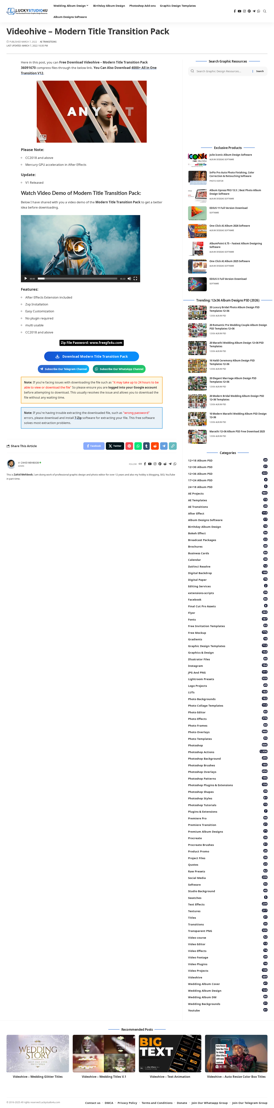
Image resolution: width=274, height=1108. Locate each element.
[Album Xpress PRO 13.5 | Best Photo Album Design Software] (197, 196)
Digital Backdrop (227, 573)
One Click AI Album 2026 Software (230, 225)
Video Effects (227, 950)
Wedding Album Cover (227, 983)
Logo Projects (227, 685)
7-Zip (78, 418)
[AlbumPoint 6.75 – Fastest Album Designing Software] (197, 249)
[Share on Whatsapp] (138, 446)
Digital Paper (227, 579)
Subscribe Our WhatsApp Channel (121, 369)
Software (214, 212)
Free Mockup (227, 632)
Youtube (227, 1010)
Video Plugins (227, 964)
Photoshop (227, 745)
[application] (80, 248)
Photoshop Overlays (227, 771)
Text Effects (227, 904)
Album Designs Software (222, 159)
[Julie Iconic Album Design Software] (197, 160)
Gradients (227, 639)
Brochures (227, 546)
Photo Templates (227, 738)
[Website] (140, 464)
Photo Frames (227, 725)
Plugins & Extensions (227, 811)
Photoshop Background (227, 758)
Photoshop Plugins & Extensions (227, 785)
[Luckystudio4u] (27, 11)
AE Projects (227, 493)
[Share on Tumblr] (146, 446)
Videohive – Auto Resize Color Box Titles (236, 1077)
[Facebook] (235, 11)
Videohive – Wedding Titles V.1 (104, 1077)
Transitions (227, 924)
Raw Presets (227, 871)
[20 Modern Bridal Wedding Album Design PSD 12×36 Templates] (197, 401)
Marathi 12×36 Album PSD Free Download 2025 (237, 431)
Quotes (227, 864)
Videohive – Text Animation (170, 1077)
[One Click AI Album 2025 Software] (197, 266)
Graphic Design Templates (227, 646)
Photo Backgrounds (227, 699)
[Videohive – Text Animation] (170, 1053)
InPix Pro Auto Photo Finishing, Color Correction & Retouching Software (232, 174)
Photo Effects (227, 718)
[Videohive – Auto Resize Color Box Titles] (236, 1053)
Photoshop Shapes (227, 791)
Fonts (227, 619)
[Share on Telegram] (164, 446)
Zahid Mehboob (30, 462)
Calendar (227, 559)
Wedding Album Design (227, 990)
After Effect (227, 513)
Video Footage (227, 957)
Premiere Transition (227, 824)
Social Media (227, 877)
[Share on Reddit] (155, 446)
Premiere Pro (227, 818)
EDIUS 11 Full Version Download (229, 208)
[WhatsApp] (258, 11)
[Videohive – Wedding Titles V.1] (104, 1053)
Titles (227, 917)
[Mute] (129, 278)
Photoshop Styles (227, 798)
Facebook (227, 599)
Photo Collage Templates (227, 705)
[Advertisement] (227, 111)
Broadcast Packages (227, 539)
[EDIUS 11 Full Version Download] (197, 213)
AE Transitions (48, 41)
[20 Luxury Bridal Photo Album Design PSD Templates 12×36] (197, 313)
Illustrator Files (227, 659)
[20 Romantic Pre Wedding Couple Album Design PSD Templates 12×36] (197, 330)
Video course (227, 937)
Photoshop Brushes (227, 765)
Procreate (227, 838)
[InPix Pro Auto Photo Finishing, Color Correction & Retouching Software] (197, 178)
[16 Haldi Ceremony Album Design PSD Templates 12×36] (197, 366)
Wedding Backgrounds (227, 1003)
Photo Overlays (227, 732)
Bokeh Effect (227, 533)
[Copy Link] (173, 446)
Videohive (227, 977)
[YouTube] (239, 11)
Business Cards (227, 553)
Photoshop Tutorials (227, 805)
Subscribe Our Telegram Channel (66, 369)
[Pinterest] (249, 11)
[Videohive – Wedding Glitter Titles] (38, 1053)
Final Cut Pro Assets (227, 606)
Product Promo (227, 851)
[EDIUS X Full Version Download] (197, 284)
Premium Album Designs (227, 831)
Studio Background (227, 891)
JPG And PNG (227, 672)
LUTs (227, 692)
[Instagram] (244, 11)
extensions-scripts (227, 592)
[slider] (77, 278)
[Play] (26, 278)
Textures (227, 911)
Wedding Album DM (227, 997)
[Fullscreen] (135, 278)
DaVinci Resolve (227, 566)
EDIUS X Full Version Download (228, 279)
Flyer (227, 612)
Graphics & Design (227, 652)
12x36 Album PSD (218, 315)
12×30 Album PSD (227, 466)
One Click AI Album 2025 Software (230, 261)
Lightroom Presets (227, 679)
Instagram (227, 665)
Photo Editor (216, 181)
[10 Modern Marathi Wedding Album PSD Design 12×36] (197, 419)
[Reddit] (165, 464)
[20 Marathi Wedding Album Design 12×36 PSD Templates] (197, 348)
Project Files (227, 858)
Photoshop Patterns (227, 778)
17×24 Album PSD (227, 480)
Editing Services (227, 586)
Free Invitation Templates (227, 626)
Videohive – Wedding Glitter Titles (38, 1077)
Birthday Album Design (227, 526)
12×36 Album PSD (227, 473)
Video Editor (227, 944)
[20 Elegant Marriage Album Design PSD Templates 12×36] (197, 384)
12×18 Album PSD (227, 460)
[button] (80, 248)
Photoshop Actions (227, 752)
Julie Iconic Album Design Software (231, 154)
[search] (265, 11)
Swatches (227, 897)
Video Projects (227, 970)
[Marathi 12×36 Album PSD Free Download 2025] (197, 437)
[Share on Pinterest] (129, 446)
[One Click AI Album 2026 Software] (197, 231)
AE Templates (227, 500)
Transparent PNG (227, 930)
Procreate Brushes (227, 844)
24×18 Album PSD (227, 486)
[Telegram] (254, 11)
